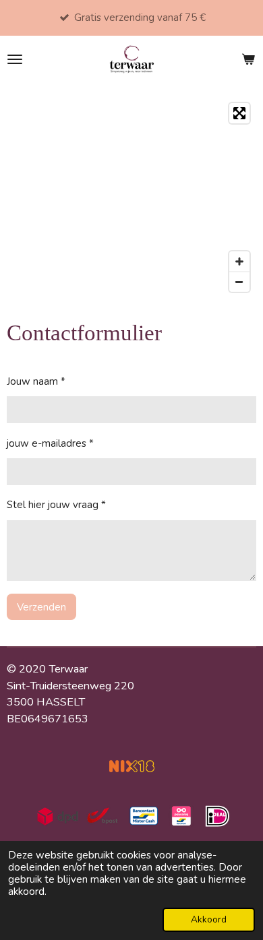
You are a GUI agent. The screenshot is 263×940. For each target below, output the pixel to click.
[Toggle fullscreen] (239, 113)
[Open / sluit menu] (15, 59)
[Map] (131, 197)
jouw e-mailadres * (50, 443)
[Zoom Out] (239, 282)
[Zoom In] (239, 261)
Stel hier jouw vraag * (56, 504)
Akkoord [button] (209, 919)
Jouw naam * (36, 381)
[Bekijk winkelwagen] (248, 59)
